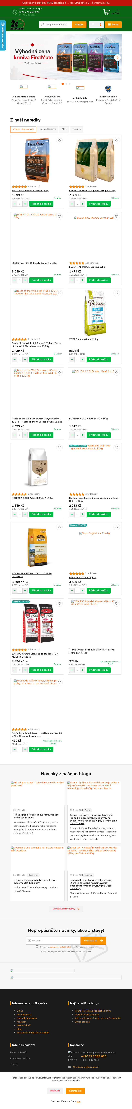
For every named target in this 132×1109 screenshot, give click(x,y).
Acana (87, 810)
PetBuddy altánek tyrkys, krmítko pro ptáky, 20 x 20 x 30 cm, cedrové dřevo (37, 735)
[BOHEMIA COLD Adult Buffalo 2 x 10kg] (37, 467)
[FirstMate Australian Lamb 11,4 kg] (37, 160)
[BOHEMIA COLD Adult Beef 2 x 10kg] (94, 392)
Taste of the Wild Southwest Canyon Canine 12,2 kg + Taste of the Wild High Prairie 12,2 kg (37, 420)
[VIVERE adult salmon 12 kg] (94, 313)
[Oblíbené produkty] (93, 24)
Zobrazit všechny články (63, 908)
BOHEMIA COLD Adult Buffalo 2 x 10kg (32, 498)
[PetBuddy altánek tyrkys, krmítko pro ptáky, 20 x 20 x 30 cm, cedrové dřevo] (37, 702)
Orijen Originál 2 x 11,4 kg (82, 577)
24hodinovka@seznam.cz (85, 1067)
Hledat (79, 24)
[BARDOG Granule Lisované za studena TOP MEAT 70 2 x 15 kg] (37, 623)
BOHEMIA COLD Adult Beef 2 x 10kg (88, 418)
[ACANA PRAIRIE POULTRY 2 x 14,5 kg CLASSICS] (37, 547)
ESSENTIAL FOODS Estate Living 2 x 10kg (34, 263)
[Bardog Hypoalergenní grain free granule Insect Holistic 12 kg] (94, 467)
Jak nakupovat (24, 1014)
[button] (117, 57)
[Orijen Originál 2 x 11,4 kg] (94, 547)
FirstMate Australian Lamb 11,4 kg (30, 190)
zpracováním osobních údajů (60, 947)
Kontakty (21, 1021)
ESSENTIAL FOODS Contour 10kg (87, 267)
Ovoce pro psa (82, 1021)
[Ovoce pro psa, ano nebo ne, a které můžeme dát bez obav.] (38, 858)
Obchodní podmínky (27, 1018)
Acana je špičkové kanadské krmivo (93, 1010)
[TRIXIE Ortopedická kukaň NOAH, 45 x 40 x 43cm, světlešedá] (94, 623)
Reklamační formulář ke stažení (33, 1032)
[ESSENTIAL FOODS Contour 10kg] (94, 236)
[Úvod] (23, 24)
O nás (20, 1010)
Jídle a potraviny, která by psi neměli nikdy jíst (98, 1018)
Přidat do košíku (41, 203)
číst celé (28, 833)
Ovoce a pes (33, 875)
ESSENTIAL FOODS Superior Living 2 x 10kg (92, 190)
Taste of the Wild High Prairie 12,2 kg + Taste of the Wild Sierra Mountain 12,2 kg (36, 345)
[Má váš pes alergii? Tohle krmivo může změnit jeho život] (38, 793)
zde (78, 1101)
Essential (88, 875)
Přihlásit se (91, 940)
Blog (19, 1029)
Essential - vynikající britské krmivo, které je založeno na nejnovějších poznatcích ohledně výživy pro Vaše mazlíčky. (91, 884)
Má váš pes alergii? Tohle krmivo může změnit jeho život (36, 816)
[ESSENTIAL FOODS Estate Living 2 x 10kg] (37, 236)
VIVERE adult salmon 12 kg (83, 339)
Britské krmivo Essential (87, 1014)
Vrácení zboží (23, 1025)
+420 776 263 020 (29, 12)
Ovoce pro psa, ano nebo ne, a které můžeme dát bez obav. (35, 881)
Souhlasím (75, 1090)
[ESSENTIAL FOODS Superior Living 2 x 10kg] (94, 160)
